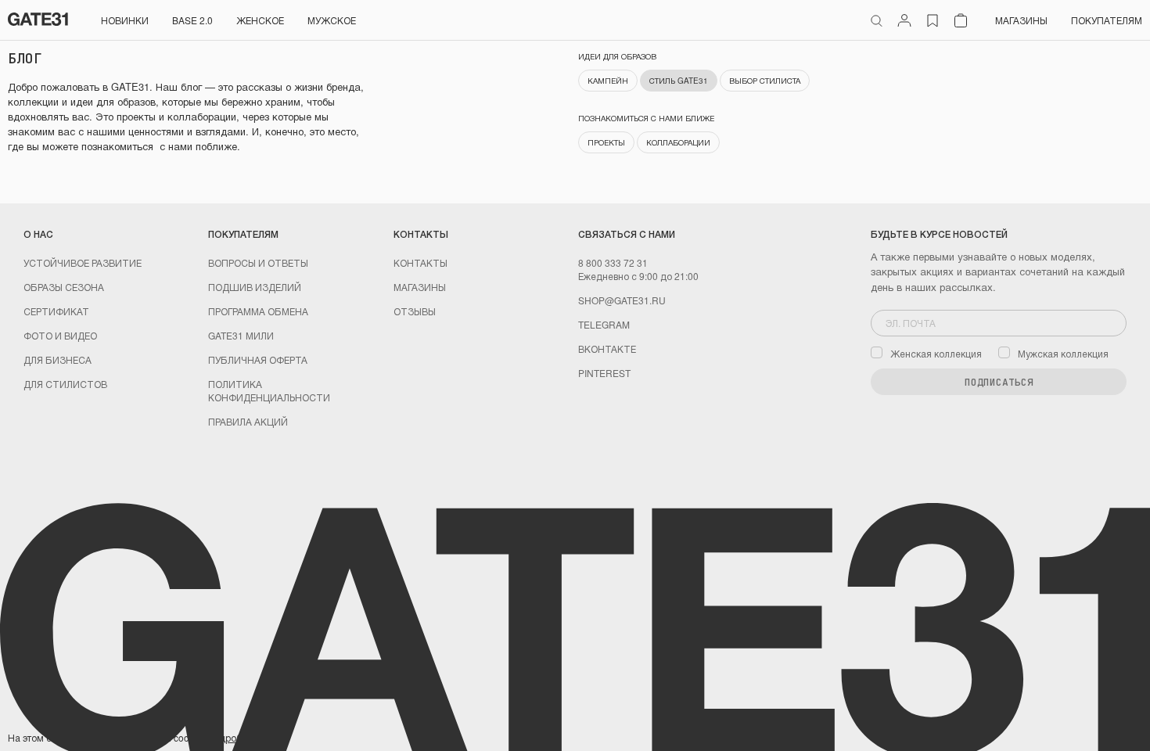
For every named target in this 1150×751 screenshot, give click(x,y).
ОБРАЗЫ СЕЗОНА (63, 286)
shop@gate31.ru (622, 300)
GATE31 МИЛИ (241, 335)
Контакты (420, 262)
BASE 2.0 (192, 20)
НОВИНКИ (125, 20)
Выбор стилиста (764, 80)
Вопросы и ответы (258, 262)
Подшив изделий (254, 286)
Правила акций (248, 421)
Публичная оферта (257, 359)
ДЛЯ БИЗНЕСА (57, 359)
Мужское (331, 20)
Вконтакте (607, 348)
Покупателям (1106, 20)
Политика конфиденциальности (269, 390)
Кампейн (608, 80)
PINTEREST (604, 372)
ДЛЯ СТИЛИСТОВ (65, 383)
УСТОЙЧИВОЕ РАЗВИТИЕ (82, 262)
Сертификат (56, 311)
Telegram (604, 324)
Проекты (606, 142)
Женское (260, 20)
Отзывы (415, 311)
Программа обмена (258, 311)
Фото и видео (60, 335)
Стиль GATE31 (678, 80)
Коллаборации (678, 142)
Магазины (1021, 20)
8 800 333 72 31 (613, 262)
